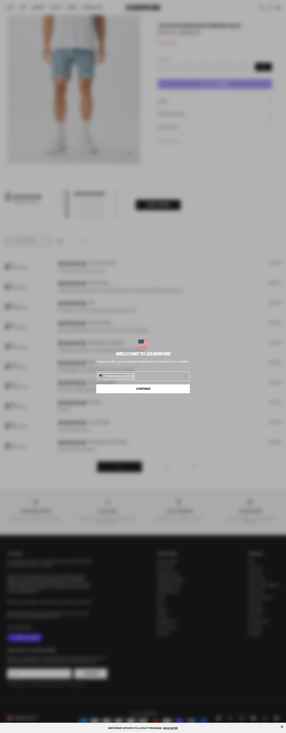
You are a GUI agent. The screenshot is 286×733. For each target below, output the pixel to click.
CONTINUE (143, 389)
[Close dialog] (282, 727)
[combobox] (116, 376)
